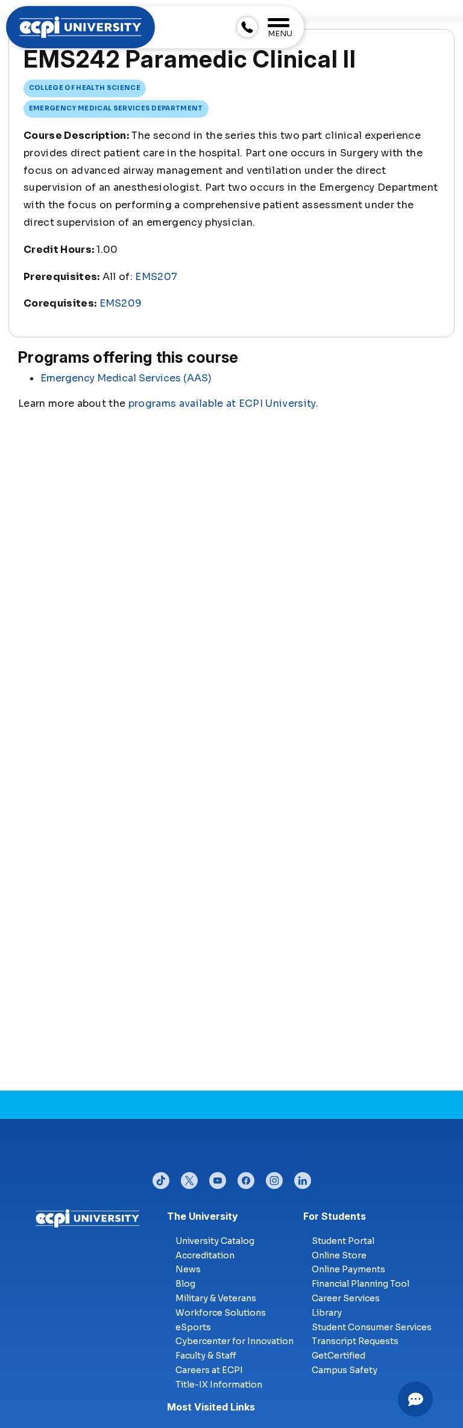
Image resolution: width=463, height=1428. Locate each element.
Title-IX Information (218, 1384)
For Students (334, 1216)
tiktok (161, 1177)
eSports (193, 1327)
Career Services (346, 1298)
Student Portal (343, 1240)
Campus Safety (344, 1370)
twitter (189, 1177)
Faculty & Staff (205, 1355)
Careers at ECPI (209, 1370)
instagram (274, 1177)
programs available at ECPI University (222, 403)
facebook (246, 1177)
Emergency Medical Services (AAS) (126, 378)
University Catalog (214, 1240)
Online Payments (348, 1269)
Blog (185, 1283)
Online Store (339, 1255)
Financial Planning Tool (360, 1283)
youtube (217, 1177)
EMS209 (120, 303)
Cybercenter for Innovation (234, 1341)
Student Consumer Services (372, 1327)
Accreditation (205, 1255)
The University (202, 1216)
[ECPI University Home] (80, 26)
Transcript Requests (355, 1341)
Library (327, 1312)
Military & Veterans (215, 1298)
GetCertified (338, 1355)
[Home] (88, 1217)
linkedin (302, 1177)
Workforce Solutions (220, 1312)
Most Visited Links (211, 1407)
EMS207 (156, 276)
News (188, 1269)
